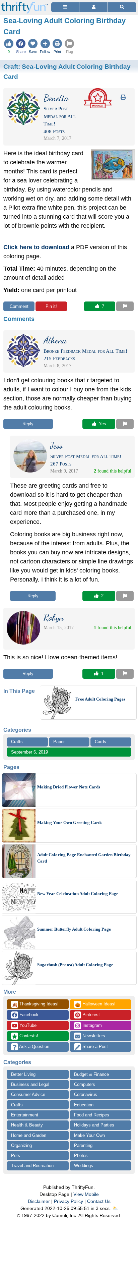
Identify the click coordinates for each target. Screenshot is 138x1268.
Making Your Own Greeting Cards (69, 822)
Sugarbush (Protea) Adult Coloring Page (75, 964)
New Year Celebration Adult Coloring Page (77, 893)
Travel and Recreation (32, 1165)
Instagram (91, 1025)
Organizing (21, 1145)
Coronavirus (85, 1094)
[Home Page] (25, 4)
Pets (15, 1155)
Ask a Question (33, 1046)
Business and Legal (30, 1084)
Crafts (17, 741)
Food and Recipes (91, 1114)
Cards (100, 741)
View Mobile (86, 1194)
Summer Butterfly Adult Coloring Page (74, 929)
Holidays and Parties (94, 1124)
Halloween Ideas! (95, 1004)
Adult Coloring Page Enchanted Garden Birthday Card (84, 858)
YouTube (27, 1025)
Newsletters (93, 1035)
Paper (59, 741)
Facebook (28, 1014)
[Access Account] (93, 7)
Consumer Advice (28, 1094)
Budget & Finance (91, 1074)
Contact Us (99, 1201)
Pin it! (51, 306)
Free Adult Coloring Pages (100, 699)
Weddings (83, 1165)
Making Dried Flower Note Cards (68, 786)
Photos (81, 1155)
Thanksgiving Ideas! (35, 1004)
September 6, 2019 (29, 752)
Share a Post (94, 1046)
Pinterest (90, 1014)
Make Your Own (89, 1135)
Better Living (23, 1074)
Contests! (28, 1035)
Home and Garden (28, 1135)
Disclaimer (39, 1201)
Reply (27, 423)
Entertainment (24, 1114)
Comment (19, 306)
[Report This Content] (125, 306)
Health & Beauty (27, 1124)
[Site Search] (122, 7)
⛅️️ (115, 1208)
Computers (84, 1084)
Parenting (83, 1145)
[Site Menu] (65, 7)
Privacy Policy (68, 1201)
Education (83, 1104)
